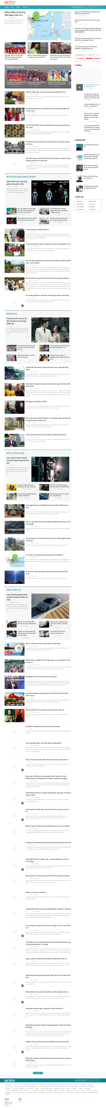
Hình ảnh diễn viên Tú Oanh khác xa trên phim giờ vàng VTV (45, 710)
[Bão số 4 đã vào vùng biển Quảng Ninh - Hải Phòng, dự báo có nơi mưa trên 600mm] (79, 116)
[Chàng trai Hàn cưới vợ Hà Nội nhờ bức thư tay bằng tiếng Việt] (50, 330)
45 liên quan (35, 94)
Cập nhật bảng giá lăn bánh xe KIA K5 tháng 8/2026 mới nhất (17, 597)
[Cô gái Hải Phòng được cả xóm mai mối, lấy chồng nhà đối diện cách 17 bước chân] (15, 114)
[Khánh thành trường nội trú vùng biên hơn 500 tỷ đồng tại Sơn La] (15, 997)
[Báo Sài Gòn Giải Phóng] (27, 646)
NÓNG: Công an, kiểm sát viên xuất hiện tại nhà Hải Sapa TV (91, 167)
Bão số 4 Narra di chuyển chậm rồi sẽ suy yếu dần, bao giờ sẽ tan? (47, 760)
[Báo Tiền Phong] (27, 163)
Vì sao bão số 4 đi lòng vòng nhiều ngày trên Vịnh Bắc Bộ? (44, 555)
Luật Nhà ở (55, 1090)
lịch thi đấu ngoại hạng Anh (20, 1086)
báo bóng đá (77, 1092)
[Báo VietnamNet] (27, 113)
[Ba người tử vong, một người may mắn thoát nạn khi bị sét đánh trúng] (15, 577)
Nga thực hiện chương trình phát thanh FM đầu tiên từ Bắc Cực (46, 959)
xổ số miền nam (34, 1084)
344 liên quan (35, 814)
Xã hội (35, 1092)
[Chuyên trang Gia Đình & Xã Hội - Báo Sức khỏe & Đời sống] (85, 133)
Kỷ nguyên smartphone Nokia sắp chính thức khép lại (43, 726)
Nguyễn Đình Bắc (22, 1088)
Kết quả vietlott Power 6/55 (59, 1092)
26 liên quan (60, 222)
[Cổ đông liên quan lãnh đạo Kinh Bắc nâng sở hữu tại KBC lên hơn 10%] (15, 848)
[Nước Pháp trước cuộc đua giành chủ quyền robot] (50, 193)
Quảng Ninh (73, 1090)
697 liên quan (37, 911)
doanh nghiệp (48, 1090)
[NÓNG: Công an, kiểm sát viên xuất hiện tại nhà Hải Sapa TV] (79, 168)
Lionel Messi (8, 1092)
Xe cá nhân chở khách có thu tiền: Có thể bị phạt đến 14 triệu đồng (47, 295)
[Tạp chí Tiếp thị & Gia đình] (26, 422)
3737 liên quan (36, 664)
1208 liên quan (36, 878)
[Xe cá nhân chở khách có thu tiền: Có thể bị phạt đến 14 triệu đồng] (15, 301)
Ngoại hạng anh (70, 1092)
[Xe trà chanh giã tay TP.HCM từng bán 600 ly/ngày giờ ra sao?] (44, 348)
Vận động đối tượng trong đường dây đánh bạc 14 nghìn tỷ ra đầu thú (48, 909)
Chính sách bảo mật (8, 1103)
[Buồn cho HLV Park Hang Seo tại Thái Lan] (79, 178)
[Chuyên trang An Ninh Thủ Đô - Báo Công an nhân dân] (28, 86)
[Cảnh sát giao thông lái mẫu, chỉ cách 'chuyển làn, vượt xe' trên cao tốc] (15, 815)
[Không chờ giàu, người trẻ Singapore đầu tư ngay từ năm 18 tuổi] (44, 357)
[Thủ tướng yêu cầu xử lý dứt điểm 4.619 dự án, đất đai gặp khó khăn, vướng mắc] (15, 544)
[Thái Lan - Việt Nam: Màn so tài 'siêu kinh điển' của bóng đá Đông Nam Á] (58, 75)
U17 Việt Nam (74, 1088)
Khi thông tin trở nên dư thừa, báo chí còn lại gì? (41, 677)
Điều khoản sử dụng (8, 1102)
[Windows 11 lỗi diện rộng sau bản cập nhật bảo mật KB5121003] (44, 487)
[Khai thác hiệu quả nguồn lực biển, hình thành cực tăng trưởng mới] (15, 284)
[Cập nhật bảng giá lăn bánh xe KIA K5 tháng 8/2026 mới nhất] (50, 606)
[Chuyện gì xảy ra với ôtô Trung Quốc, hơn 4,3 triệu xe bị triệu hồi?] (44, 624)
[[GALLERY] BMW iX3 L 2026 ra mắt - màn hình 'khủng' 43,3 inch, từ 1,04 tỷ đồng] (15, 864)
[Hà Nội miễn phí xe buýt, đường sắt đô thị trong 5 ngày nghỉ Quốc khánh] (15, 373)
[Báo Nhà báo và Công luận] (28, 526)
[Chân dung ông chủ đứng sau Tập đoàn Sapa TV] (79, 188)
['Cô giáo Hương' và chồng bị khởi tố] (15, 235)
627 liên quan (35, 894)
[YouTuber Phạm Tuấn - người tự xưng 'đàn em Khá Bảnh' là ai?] (15, 97)
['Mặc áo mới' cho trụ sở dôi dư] (15, 898)
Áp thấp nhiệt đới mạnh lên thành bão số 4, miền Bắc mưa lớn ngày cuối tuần (91, 156)
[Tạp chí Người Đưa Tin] (19, 498)
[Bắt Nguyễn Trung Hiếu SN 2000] (15, 407)
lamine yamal (65, 1084)
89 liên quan (13, 17)
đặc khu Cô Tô (62, 1086)
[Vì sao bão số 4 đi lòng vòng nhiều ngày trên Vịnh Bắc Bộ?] (15, 560)
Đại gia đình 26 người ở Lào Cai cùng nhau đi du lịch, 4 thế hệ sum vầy (26, 347)
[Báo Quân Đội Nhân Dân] (98, 58)
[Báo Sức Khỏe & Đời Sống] (6, 17)
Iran (78, 1090)
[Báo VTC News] (29, 59)
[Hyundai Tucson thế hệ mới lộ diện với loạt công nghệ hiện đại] (12, 624)
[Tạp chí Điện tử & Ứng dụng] (51, 489)
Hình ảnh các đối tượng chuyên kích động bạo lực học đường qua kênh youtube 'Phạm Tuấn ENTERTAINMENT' (88, 30)
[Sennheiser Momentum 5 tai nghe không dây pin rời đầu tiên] (12, 487)
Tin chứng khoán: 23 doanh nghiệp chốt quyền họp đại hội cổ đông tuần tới (59, 210)
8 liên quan (16, 602)
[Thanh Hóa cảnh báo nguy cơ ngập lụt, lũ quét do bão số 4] (15, 1014)
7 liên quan (35, 232)
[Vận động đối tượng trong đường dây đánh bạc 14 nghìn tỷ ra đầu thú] (15, 914)
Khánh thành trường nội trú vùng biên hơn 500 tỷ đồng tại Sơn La (47, 992)
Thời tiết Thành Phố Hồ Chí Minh (12, 1090)
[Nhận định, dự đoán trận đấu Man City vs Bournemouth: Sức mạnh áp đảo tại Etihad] (15, 1064)
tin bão (71, 1084)
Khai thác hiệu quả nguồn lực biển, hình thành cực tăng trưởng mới (47, 278)
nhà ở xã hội (30, 1088)
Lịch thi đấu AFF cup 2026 (72, 1086)
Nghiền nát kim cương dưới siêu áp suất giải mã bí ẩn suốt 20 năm (47, 1042)
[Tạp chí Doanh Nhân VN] (85, 190)
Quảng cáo (7, 1105)
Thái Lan (63, 1088)
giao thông (15, 1088)
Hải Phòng (68, 1090)
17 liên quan (36, 437)
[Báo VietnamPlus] (7, 61)
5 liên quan (37, 712)
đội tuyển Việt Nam (91, 1086)
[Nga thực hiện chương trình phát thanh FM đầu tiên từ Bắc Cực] (15, 964)
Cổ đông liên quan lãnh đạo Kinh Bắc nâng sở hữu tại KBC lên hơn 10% (48, 842)
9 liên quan (37, 526)
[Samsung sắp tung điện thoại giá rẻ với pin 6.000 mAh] (12, 496)
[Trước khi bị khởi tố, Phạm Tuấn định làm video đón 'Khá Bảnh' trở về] (15, 249)
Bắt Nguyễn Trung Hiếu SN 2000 (36, 401)
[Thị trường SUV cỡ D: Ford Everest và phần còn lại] (44, 634)
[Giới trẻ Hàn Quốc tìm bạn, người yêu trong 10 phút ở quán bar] (12, 220)
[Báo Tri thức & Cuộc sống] (20, 489)
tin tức (19, 1084)
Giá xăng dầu (91, 206)
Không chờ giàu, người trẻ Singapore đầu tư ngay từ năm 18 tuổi (59, 357)
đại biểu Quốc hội (41, 1092)
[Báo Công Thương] (8, 465)
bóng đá (76, 1084)
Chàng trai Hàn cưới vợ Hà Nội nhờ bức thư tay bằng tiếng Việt (17, 321)
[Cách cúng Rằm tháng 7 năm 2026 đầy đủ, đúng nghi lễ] (15, 748)
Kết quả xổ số (79, 201)
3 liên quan (28, 489)
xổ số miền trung (25, 1084)
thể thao (14, 1084)
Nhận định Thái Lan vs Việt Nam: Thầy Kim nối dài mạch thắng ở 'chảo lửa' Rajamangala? (14, 57)
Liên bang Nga (57, 1088)
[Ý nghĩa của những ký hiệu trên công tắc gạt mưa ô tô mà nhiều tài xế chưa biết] (12, 634)
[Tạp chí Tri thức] (19, 222)
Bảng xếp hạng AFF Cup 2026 (47, 1088)
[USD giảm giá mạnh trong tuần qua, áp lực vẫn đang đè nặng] (44, 220)
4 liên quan (36, 946)
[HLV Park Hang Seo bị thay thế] (79, 147)
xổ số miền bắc (82, 1086)
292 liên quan (35, 146)
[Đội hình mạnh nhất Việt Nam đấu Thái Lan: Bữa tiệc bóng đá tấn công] (17, 75)
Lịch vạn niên (92, 204)
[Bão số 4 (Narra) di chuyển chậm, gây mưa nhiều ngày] (15, 649)
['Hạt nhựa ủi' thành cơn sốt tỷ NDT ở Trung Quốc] (12, 357)
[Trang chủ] (10, 2)
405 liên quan (35, 930)
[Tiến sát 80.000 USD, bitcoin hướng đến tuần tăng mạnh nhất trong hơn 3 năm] (15, 131)
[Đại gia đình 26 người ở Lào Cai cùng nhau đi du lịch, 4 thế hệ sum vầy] (12, 348)
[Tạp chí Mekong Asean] (26, 845)
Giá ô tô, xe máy (80, 204)
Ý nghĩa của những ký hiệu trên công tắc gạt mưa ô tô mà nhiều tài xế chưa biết (27, 633)
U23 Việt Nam (8, 1088)
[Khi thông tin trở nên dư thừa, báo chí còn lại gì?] (15, 682)
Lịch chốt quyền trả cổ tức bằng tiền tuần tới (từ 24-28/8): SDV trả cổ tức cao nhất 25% (27, 210)
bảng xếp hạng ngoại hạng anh (54, 1084)
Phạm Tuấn (37, 1088)
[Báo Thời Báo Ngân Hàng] (52, 222)
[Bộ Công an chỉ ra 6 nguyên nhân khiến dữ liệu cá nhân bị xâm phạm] (15, 881)
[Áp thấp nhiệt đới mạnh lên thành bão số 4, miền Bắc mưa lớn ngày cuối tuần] (79, 157)
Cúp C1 (68, 1088)
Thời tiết (82, 1090)
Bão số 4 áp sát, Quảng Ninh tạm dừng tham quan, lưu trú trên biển (47, 826)
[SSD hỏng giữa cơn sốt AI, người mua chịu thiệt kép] (44, 496)
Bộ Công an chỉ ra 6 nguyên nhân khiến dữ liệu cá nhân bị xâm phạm (48, 876)
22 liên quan (35, 86)
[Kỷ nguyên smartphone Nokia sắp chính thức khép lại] (15, 732)
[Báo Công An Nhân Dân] (28, 911)
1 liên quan (34, 297)
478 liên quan (17, 86)
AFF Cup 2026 (29, 1092)
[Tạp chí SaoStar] (85, 148)
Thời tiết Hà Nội (35, 1090)
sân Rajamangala (87, 1088)
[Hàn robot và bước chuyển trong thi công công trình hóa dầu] (50, 469)
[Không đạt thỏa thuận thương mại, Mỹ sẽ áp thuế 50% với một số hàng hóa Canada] (60, 48)
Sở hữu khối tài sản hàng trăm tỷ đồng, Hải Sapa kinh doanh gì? (46, 435)
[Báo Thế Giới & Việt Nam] (8, 602)
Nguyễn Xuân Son (42, 1084)
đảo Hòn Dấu (49, 1092)
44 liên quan (37, 797)
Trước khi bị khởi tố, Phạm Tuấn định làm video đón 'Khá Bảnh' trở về (48, 244)
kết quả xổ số (27, 1090)
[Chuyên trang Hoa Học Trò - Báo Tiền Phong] (26, 762)
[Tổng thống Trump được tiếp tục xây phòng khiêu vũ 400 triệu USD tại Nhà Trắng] (15, 1030)
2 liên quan (34, 113)
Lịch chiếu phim (92, 209)
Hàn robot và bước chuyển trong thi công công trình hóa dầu (18, 460)
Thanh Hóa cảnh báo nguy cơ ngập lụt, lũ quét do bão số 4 (44, 1008)
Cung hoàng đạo (80, 206)
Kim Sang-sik (90, 1084)
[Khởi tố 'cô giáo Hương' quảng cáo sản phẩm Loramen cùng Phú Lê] (37, 48)
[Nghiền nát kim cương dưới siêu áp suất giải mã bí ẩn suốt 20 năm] (15, 1047)
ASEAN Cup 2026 (54, 1086)
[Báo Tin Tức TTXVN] (51, 61)
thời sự (40, 1086)
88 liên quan (93, 121)
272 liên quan (56, 86)
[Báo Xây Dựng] (9, 86)
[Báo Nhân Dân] (89, 58)
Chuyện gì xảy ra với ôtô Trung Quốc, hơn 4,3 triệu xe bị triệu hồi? (58, 623)
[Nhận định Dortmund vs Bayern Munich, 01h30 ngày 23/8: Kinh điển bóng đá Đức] (15, 389)
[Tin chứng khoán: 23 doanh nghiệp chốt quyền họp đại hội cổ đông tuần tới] (44, 211)
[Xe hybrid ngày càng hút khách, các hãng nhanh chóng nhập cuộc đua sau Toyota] (15, 147)
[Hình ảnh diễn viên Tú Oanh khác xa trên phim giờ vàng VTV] (15, 715)
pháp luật (42, 1090)
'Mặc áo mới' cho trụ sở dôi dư (36, 892)
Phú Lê (21, 1090)
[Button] (100, 7)
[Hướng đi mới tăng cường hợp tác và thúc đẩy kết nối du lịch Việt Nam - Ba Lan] (15, 699)
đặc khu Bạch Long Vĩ (32, 1086)
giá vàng (80, 1088)
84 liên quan (35, 576)
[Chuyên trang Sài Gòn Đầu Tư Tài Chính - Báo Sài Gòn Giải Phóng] (71, 86)
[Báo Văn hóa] (27, 1011)
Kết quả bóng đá (92, 201)
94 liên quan (35, 280)
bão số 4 (14, 1092)
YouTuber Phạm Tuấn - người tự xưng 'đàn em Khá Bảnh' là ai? (46, 92)
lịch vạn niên (8, 1084)
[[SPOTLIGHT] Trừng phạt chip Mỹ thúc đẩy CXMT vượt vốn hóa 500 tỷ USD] (15, 981)
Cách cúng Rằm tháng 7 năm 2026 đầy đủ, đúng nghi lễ (43, 743)
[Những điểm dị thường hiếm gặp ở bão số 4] (49, 25)
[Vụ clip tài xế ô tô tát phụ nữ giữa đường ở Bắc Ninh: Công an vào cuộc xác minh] (79, 96)
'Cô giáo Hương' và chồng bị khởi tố (37, 230)
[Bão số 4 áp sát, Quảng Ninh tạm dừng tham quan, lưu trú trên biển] (15, 831)
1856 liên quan (36, 129)
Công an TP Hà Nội (9, 1086)
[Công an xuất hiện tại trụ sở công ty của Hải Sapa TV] (79, 106)
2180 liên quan (36, 745)
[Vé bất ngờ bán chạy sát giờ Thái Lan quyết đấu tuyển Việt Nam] (37, 75)
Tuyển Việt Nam (46, 1086)
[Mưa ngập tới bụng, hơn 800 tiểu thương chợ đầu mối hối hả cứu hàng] (15, 510)
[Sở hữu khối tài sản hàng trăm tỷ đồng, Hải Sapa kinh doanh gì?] (15, 440)
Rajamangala (84, 1092)
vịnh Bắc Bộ (88, 1090)
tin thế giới (61, 1090)
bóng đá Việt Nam (21, 1092)
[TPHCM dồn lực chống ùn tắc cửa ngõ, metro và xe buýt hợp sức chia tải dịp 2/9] (15, 665)
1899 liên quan (60, 489)
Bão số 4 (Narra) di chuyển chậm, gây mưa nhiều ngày (43, 643)
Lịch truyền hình (80, 209)
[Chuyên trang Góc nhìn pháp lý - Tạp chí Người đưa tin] (27, 404)
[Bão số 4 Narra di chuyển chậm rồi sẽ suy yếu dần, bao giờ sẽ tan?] (15, 765)
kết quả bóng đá (82, 1084)
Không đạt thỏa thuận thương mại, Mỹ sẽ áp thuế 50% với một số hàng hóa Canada (60, 57)
